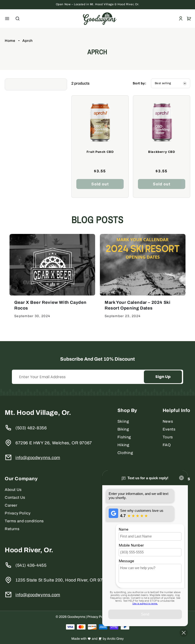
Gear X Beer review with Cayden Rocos (50, 305)
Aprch (27, 41)
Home (10, 41)
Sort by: (139, 83)
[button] (7, 18)
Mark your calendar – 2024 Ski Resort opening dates (137, 305)
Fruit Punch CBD (100, 152)
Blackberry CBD (161, 152)
